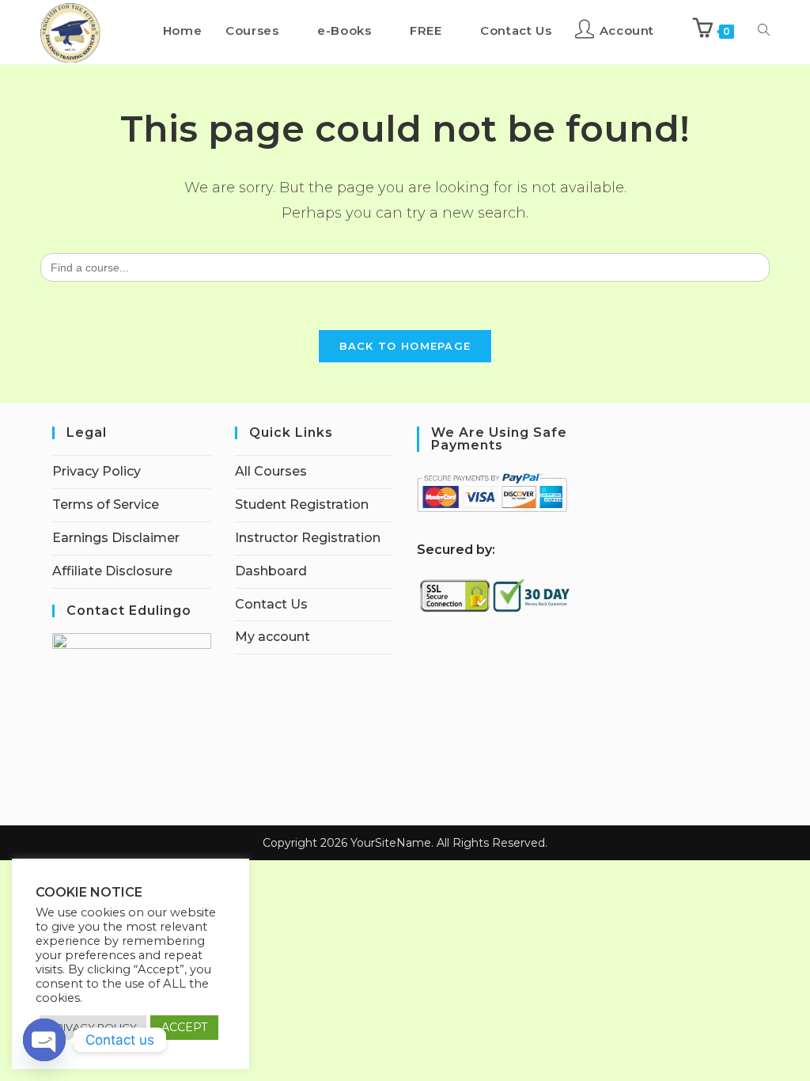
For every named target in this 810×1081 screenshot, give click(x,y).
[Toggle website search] (764, 31)
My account (272, 636)
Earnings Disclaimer (116, 537)
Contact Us (271, 604)
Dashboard (271, 570)
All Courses (271, 471)
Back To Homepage (405, 345)
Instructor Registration (307, 537)
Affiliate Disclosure (112, 570)
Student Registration (302, 504)
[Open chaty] (44, 1039)
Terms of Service (105, 504)
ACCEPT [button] (184, 1027)
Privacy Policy (96, 471)
